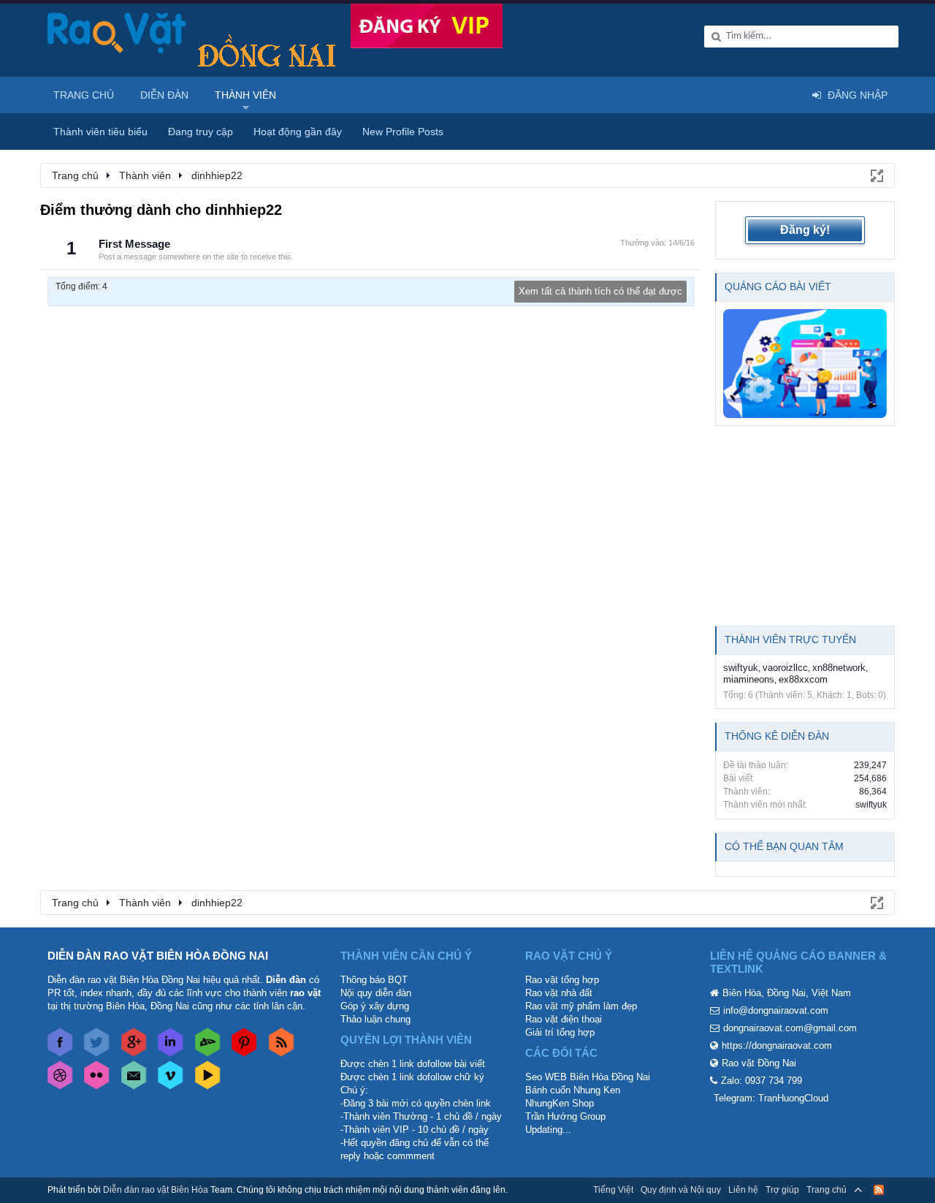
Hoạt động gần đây (297, 131)
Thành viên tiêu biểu (100, 131)
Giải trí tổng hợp (560, 1032)
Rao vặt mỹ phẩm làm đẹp (581, 1006)
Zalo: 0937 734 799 (761, 1080)
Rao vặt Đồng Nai (759, 1063)
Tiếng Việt (613, 1190)
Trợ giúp (782, 1190)
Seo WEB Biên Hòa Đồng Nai (587, 1076)
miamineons (748, 679)
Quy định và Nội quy (681, 1190)
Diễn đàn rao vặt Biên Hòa (155, 1190)
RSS (879, 1190)
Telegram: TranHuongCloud (771, 1098)
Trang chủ (83, 95)
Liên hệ (743, 1190)
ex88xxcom (803, 679)
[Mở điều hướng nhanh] (876, 174)
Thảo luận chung (375, 1019)
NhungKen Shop (559, 1103)
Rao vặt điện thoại (563, 1019)
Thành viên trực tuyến (790, 639)
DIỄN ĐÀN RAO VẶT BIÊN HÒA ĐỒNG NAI (157, 955)
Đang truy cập (200, 131)
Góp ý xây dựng (374, 1006)
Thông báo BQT (374, 979)
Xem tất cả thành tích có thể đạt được (600, 291)
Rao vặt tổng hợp (562, 979)
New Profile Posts (402, 131)
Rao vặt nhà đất (558, 992)
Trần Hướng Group (565, 1116)
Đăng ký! (805, 230)
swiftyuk (740, 667)
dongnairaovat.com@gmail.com (790, 1027)
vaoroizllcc (785, 667)
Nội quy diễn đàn (375, 992)
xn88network (839, 667)
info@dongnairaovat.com (775, 1010)
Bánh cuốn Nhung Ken (572, 1090)
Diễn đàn (164, 95)
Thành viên (245, 95)
